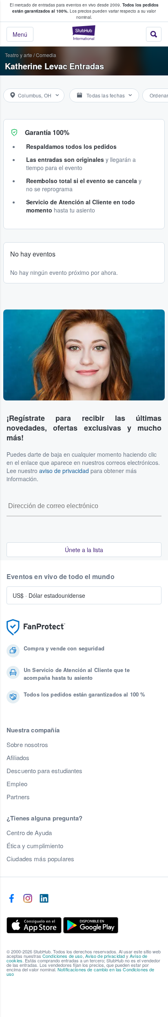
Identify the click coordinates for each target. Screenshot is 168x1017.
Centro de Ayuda (29, 832)
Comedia (46, 54)
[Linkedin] (44, 898)
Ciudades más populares (40, 859)
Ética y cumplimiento (35, 845)
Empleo (17, 783)
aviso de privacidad (64, 470)
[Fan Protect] (36, 627)
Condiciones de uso (62, 956)
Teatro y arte (18, 54)
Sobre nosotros (27, 744)
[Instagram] (28, 898)
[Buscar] (153, 34)
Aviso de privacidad (105, 956)
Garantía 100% (47, 132)
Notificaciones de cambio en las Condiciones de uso (80, 971)
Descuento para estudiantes (45, 770)
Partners (18, 797)
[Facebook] (11, 898)
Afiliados (18, 757)
